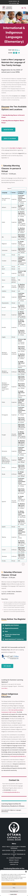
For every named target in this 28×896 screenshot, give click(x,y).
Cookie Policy (13, 894)
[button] (26, 871)
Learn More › (4, 688)
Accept (14, 884)
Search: (9, 188)
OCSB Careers (14, 862)
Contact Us (14, 864)
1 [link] (23, 564)
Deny (14, 887)
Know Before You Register (16, 148)
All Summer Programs (14, 858)
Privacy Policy (14, 860)
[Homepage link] (7, 8)
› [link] (25, 564)
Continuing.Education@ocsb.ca (18, 756)
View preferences (14, 891)
